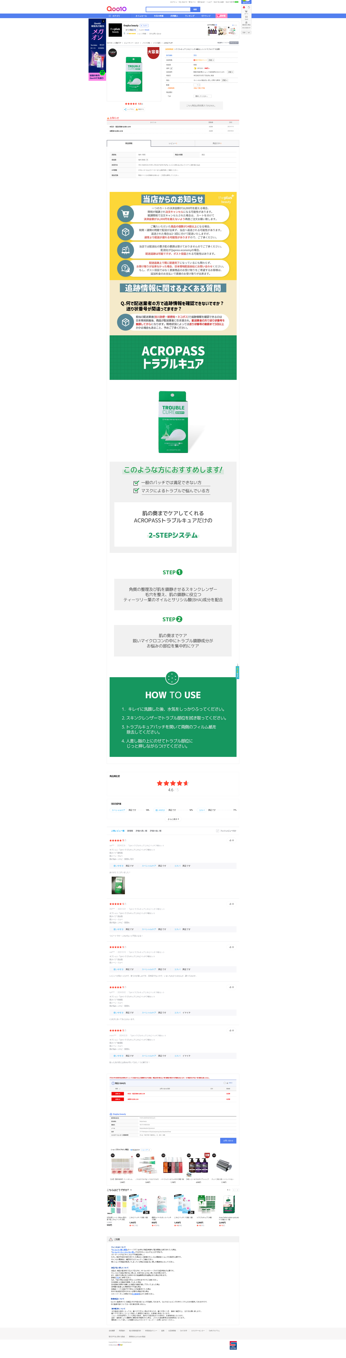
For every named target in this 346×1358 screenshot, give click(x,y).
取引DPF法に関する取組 (117, 1337)
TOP (243, 33)
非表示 (230, 1083)
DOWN (249, 32)
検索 (195, 9)
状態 (116, 1088)
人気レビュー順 (117, 831)
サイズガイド (246, 27)
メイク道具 (156, 43)
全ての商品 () (131, 30)
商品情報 (128, 143)
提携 (162, 1331)
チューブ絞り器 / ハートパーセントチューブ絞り (224, 1179)
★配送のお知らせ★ (116, 131)
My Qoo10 (183, 2)
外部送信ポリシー (151, 1331)
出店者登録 (172, 1331)
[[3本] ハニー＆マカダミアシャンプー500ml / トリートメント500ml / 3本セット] (198, 1165)
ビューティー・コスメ (131, 43)
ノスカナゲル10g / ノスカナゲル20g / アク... (147, 1179)
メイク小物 (146, 43)
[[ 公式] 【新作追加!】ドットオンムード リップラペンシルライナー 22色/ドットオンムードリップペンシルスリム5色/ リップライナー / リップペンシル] (122, 1165)
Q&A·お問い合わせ (155, 34)
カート (246, 14)
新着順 (130, 831)
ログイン (173, 2)
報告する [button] (141, 109)
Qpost (202, 2)
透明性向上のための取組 (137, 1337)
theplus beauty (130, 25)
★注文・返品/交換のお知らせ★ (120, 127)
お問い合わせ (228, 1141)
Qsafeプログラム (214, 1331)
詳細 (210, 60)
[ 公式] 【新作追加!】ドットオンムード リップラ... (122, 1179)
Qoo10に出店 (219, 2)
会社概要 (112, 1331)
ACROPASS (169, 49)
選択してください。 (202, 96)
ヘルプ (209, 2)
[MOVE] (221, 16)
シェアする (130, 109)
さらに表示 (172, 819)
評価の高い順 (141, 831)
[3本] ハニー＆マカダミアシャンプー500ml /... (198, 1179)
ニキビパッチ (168, 43)
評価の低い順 (155, 831)
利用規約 (122, 1331)
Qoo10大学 (230, 2)
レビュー (173, 143)
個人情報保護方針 (135, 1331)
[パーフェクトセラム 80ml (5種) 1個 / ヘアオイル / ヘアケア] (173, 1165)
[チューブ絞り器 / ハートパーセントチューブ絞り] (224, 1165)
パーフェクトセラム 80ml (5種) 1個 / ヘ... (173, 1179)
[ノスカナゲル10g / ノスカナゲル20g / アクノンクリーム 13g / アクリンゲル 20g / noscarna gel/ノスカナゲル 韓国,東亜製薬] (147, 1165)
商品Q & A (217, 143)
